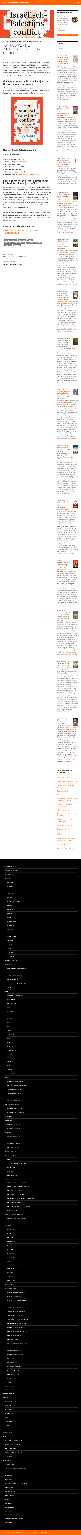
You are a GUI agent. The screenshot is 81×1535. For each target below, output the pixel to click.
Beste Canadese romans (15, 1108)
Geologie (8, 1480)
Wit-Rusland (11, 1280)
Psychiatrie (9, 1503)
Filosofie (8, 1476)
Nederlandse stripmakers (16, 1202)
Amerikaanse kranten (14, 1308)
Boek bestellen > (62, 402)
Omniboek (8, 245)
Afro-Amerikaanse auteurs (16, 1292)
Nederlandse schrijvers (13, 1179)
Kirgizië (10, 1038)
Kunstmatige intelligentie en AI (16, 1483)
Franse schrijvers (13, 1128)
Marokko (10, 925)
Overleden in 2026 (11, 870)
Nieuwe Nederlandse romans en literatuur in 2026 (66, 839)
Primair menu (78, 2)
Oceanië (8, 1222)
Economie (8, 1472)
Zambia (9, 948)
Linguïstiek (9, 1487)
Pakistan (10, 1054)
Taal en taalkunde (11, 1515)
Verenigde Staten (11, 1288)
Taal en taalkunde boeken (14, 1452)
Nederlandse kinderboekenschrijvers (20, 1198)
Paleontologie (10, 1495)
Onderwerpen (8, 1433)
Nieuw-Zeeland (12, 980)
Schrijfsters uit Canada (15, 1112)
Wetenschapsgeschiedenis (14, 1519)
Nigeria (10, 929)
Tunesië (10, 944)
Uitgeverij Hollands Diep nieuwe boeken (65, 805)
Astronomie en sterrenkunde (15, 1468)
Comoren (10, 894)
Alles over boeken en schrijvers (16, 2)
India (9, 1015)
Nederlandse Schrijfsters (14, 1214)
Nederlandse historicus (15, 1194)
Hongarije (11, 1241)
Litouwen (10, 1249)
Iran (8, 1023)
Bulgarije (10, 1230)
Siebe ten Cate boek (63, 829)
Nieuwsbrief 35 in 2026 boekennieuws (65, 820)
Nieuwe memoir (62, 795)
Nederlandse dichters (15, 1190)
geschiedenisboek (10, 240)
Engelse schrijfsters (14, 1366)
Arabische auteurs (11, 960)
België (7, 1077)
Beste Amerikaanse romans (16, 1323)
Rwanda (10, 933)
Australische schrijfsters (16, 972)
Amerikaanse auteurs (14, 1296)
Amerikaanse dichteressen (16, 1300)
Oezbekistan (11, 1050)
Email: (59, 28)
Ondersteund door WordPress (38, 1532)
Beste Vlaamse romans (15, 1081)
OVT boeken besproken (64, 778)
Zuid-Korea (11, 1073)
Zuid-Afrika (11, 956)
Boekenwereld (24, 174)
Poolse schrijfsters (16, 1265)
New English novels (14, 1374)
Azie (6, 991)
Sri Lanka (10, 1062)
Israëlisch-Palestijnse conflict (15, 242)
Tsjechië (10, 1276)
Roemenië (10, 1269)
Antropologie (10, 1464)
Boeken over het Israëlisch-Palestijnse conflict (22, 230)
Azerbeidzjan (12, 1003)
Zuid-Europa (9, 1390)
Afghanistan (11, 999)
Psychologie (9, 1507)
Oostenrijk (11, 1167)
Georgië (10, 1237)
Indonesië (10, 1019)
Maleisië (10, 1046)
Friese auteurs (12, 1210)
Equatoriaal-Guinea (14, 901)
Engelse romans (12, 1362)
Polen (9, 1261)
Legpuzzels (9, 1413)
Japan (9, 1030)
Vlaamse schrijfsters (14, 1089)
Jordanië (10, 1034)
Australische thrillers (15, 976)
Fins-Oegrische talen (12, 1444)
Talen (5, 1437)
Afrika (7, 878)
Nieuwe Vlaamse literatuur (16, 1085)
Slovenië (10, 1171)
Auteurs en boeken (9, 866)
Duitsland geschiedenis (17, 1163)
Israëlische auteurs (12, 233)
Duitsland (10, 1159)
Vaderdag (8, 1421)
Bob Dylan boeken (63, 844)
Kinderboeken (10, 1409)
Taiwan (9, 1069)
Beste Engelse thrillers (15, 1355)
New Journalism (13, 1339)
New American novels (14, 1335)
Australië (8, 964)
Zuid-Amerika (9, 1386)
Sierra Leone (11, 937)
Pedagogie (9, 1499)
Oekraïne (10, 1257)
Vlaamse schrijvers (14, 1093)
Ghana (9, 905)
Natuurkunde (10, 1491)
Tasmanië (10, 987)
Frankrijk (8, 1120)
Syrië (9, 1066)
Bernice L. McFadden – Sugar (12, 263)
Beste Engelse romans (14, 1351)
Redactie (21, 57)
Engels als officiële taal (13, 1440)
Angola (10, 886)
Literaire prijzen (9, 1429)
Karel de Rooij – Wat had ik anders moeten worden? (67, 799)
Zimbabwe (10, 952)
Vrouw (7, 1425)
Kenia (9, 917)
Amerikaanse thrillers (15, 1315)
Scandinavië (9, 1284)
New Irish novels (13, 1148)
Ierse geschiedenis (13, 1144)
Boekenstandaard (11, 1401)
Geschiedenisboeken (10, 41)
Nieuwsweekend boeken (65, 825)
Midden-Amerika (11, 1151)
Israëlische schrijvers (34, 242)
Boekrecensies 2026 (63, 791)
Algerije (10, 882)
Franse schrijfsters (14, 1124)
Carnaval (8, 1405)
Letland (10, 1245)
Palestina (42, 41)
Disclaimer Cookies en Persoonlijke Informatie (15, 1532)
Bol (32, 174)
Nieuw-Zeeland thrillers (17, 983)
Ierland (8, 1132)
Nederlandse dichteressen (16, 1218)
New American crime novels (16, 1331)
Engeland (10, 1358)
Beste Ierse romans (13, 1136)
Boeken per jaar (8, 1394)
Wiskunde (8, 1522)
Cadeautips (7, 1398)
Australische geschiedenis (16, 968)
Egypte (9, 898)
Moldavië (10, 1253)
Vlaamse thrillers (13, 1097)
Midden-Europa (10, 1155)
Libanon (10, 1042)
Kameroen (11, 913)
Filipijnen (10, 1011)
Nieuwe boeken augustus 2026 (67, 781)
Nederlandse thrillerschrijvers (18, 1206)
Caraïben (8, 1116)
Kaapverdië (11, 909)
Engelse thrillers (13, 1370)
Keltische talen (10, 1448)
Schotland (11, 1378)
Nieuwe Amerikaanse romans (17, 1343)
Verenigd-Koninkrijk (12, 1347)
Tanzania (10, 941)
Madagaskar (11, 921)
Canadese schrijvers (12, 1105)
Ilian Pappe (22, 240)
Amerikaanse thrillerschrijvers (18, 1319)
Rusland (10, 1273)
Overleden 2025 (10, 874)
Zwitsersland (12, 1175)
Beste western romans (15, 1327)
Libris (37, 174)
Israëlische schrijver (30, 41)
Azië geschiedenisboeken (15, 995)
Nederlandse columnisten (16, 1183)
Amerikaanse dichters (15, 1304)
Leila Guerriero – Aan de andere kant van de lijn (66, 849)
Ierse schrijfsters (13, 1140)
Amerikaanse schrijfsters (16, 1312)
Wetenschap (7, 1460)
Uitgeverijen (7, 1456)
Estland (10, 1233)
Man (6, 1417)
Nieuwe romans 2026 (64, 810)
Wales (9, 1382)
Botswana (10, 890)
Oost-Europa (9, 1226)
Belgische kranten (13, 1101)
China (9, 1007)
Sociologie (9, 1511)
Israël (20, 41)
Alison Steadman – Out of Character (15, 255)
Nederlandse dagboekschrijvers (18, 1187)
